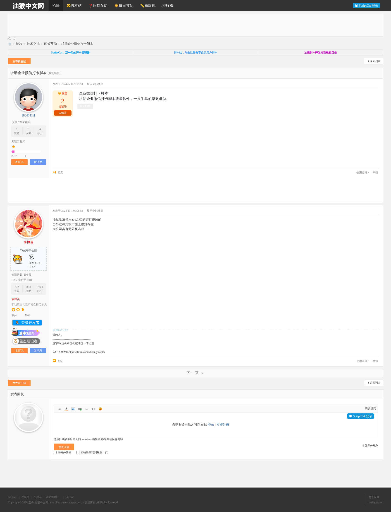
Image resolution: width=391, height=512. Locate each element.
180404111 (28, 115)
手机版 (25, 497)
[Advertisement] (144, 25)
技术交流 (33, 44)
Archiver (12, 497)
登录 (211, 424)
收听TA (19, 162)
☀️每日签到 (123, 5)
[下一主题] (14, 38)
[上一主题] (10, 38)
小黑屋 (38, 497)
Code (93, 409)
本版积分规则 (370, 445)
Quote (86, 409)
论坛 (56, 5)
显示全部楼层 (95, 84)
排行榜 (167, 5)
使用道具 (361, 172)
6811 (28, 287)
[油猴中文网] (28, 5)
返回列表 (375, 61)
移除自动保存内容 (112, 439)
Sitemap (70, 497)
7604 (40, 287)
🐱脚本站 (74, 5)
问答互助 (50, 44)
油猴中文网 (10, 44)
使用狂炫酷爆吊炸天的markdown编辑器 (77, 439)
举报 (375, 172)
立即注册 (223, 424)
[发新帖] (19, 62)
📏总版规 (147, 5)
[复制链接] (54, 73)
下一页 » (195, 373)
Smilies (100, 409)
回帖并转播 (64, 452)
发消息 (38, 162)
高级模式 (370, 408)
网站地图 (51, 497)
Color (66, 409)
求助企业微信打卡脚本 (77, 44)
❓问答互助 (97, 5)
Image (73, 409)
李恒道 (28, 242)
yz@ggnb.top (376, 502)
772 (17, 287)
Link (80, 409)
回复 (60, 172)
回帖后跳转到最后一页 (94, 452)
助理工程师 (18, 141)
